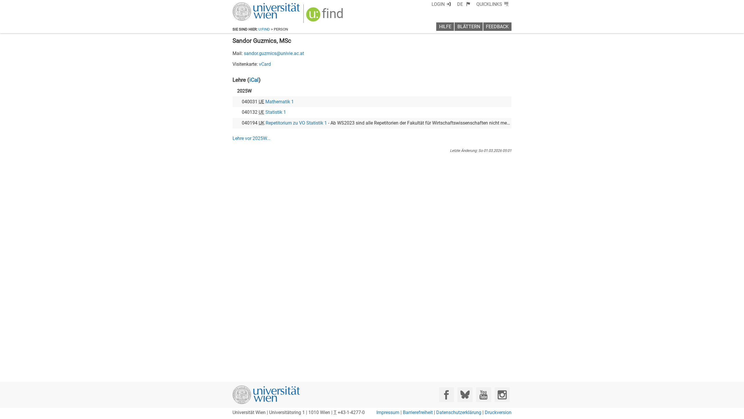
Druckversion (498, 412)
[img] (325, 16)
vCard (265, 64)
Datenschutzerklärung (458, 412)
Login (438, 4)
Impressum (387, 412)
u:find (264, 29)
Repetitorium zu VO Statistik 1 (296, 123)
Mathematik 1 (279, 101)
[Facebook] (446, 394)
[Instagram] (502, 394)
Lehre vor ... (251, 138)
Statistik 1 (275, 112)
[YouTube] (483, 394)
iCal (254, 80)
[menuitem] (463, 4)
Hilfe (445, 26)
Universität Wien (253, 5)
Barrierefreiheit (418, 412)
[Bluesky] (464, 394)
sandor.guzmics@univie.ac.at (274, 53)
